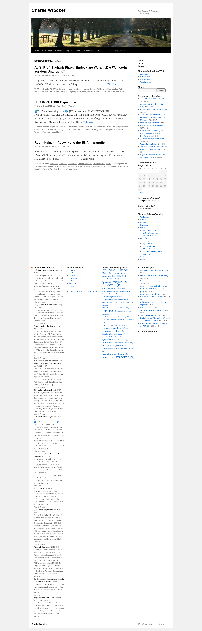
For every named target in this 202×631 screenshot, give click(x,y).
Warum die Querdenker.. (148, 144)
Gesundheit (88, 50)
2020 (106, 270)
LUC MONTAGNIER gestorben (56, 102)
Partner (99, 50)
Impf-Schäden (147, 243)
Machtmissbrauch (76, 89)
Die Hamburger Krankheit (149, 122)
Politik (78, 50)
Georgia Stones (127, 302)
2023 (106, 272)
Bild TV (115, 279)
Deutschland (121, 288)
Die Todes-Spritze (48, 129)
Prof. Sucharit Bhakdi (95, 91)
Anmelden (144, 74)
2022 (124, 270)
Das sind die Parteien (150, 230)
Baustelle (106, 279)
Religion (109, 129)
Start (37, 50)
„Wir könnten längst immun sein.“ (152, 138)
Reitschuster (123, 340)
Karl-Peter (66, 146)
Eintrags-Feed (145, 76)
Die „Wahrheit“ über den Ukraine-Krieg (48, 304)
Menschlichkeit (90, 89)
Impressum (120, 50)
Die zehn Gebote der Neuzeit (113, 294)
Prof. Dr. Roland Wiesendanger (113, 334)
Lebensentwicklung (72, 129)
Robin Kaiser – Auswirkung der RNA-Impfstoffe (69, 142)
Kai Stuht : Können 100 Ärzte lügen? (116, 317)
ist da (120, 311)
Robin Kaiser (120, 343)
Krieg (105, 325)
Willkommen (47, 50)
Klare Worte (81, 91)
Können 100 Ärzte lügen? (118, 325)
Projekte (68, 50)
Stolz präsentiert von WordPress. (152, 624)
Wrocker (37, 132)
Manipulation (96, 166)
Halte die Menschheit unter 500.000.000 (116, 308)
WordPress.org (145, 82)
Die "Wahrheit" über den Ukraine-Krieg (116, 291)
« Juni (140, 192)
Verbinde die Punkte (150, 246)
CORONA (54, 89)
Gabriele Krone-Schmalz (111, 302)
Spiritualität (118, 129)
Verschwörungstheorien (115, 354)
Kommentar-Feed (146, 79)
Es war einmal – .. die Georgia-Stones (153, 109)
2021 (115, 270)
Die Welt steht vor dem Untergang (54, 91)
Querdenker (109, 339)
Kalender (141, 66)
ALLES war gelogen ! (119, 273)
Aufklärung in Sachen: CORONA (152, 98)
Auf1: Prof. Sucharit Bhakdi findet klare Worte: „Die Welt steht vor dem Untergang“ (80, 69)
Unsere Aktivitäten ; (44, 267)
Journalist (128, 311)
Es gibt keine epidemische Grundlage (115, 299)
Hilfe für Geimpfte (149, 249)
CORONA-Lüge (108, 288)
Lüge (128, 328)
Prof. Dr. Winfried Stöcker (112, 337)
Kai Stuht (106, 314)
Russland (130, 343)
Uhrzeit (140, 63)
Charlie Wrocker (48, 10)
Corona (37, 91)
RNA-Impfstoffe (116, 166)
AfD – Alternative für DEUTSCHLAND (83, 291)
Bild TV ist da (145, 136)
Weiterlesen (114, 84)
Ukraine (122, 346)
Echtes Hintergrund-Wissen (112, 297)
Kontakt (109, 50)
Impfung (72, 91)
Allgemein (54, 126)
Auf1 (121, 89)
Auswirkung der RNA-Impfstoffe (47, 166)
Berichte (58, 50)
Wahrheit (108, 357)
